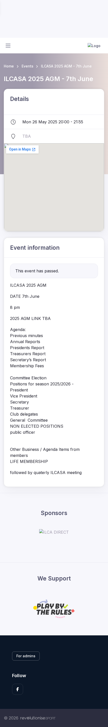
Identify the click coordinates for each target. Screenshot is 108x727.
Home (9, 66)
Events (27, 66)
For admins (25, 656)
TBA (26, 136)
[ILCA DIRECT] (54, 532)
